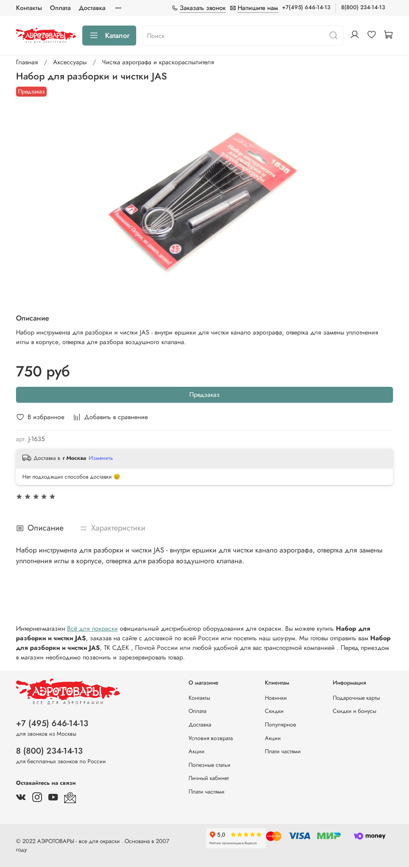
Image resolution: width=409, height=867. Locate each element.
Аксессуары (70, 62)
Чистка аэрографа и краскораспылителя (158, 62)
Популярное (280, 724)
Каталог (117, 35)
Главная (27, 62)
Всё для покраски (92, 628)
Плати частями (206, 792)
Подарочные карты (356, 698)
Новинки (276, 698)
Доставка (92, 7)
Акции (196, 751)
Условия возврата (211, 738)
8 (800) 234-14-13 (49, 751)
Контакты (29, 7)
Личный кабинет (209, 778)
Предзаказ (204, 394)
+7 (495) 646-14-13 (52, 723)
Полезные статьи (209, 765)
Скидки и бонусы (354, 711)
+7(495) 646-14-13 (306, 7)
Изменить (101, 457)
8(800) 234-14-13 (363, 7)
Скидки (274, 711)
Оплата (60, 7)
